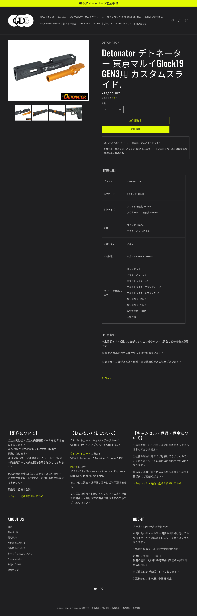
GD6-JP (68, 608)
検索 (10, 526)
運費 (113, 98)
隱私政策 (105, 608)
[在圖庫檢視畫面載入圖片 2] (40, 112)
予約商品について (17, 548)
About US (13, 532)
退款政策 (95, 608)
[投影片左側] (11, 112)
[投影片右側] (86, 112)
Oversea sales (15, 559)
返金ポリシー (14, 570)
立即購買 (136, 129)
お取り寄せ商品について (20, 553)
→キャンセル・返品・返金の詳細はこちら (157, 483)
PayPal (74, 466)
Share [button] (108, 378)
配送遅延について (17, 543)
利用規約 (12, 537)
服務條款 (115, 608)
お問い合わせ (14, 564)
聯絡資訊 (136, 608)
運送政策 (126, 608)
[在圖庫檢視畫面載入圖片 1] (23, 112)
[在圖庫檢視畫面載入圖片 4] (74, 112)
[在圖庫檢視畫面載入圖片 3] (57, 112)
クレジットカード (80, 453)
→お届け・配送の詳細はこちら (25, 496)
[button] (86, 17)
